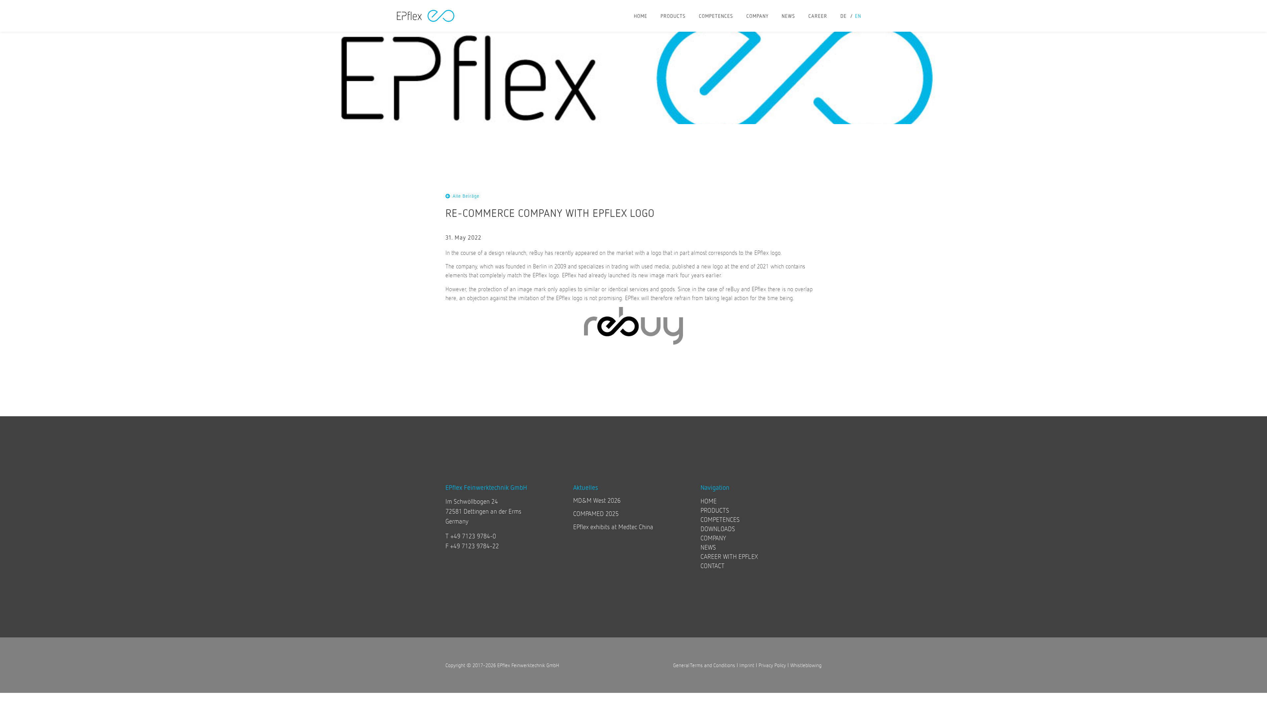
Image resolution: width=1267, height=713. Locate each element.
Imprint (746, 665)
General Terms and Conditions (704, 665)
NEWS (788, 16)
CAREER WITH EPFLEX (729, 556)
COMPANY (757, 16)
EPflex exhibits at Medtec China (613, 527)
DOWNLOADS (717, 529)
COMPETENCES (716, 16)
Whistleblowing (806, 665)
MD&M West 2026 (597, 500)
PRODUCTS (673, 16)
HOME (640, 16)
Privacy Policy (772, 665)
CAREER (817, 16)
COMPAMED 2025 (596, 513)
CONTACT (712, 565)
